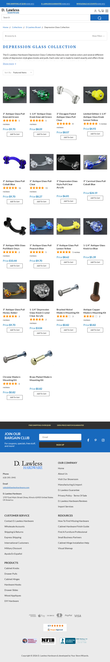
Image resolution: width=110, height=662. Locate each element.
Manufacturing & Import (70, 484)
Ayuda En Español (13, 553)
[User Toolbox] (95, 11)
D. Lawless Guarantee (68, 490)
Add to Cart (14, 134)
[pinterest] (95, 440)
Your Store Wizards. (80, 655)
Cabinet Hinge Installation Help (73, 542)
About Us (62, 473)
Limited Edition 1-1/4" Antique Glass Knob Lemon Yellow (94, 116)
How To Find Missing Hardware (73, 521)
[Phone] (100, 11)
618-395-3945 (9, 477)
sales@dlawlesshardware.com (16, 487)
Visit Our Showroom (68, 479)
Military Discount (13, 548)
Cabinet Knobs (11, 568)
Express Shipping (12, 537)
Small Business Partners (69, 537)
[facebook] (88, 440)
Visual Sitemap (65, 548)
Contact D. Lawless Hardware (19, 521)
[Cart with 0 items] (102, 11)
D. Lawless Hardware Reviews (72, 501)
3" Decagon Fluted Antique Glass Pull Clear (66, 116)
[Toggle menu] (106, 10)
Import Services (65, 506)
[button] (55, 35)
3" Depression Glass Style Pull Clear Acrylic (67, 184)
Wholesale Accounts (14, 526)
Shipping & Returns (13, 531)
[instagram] (103, 440)
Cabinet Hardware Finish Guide (73, 526)
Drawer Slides (11, 590)
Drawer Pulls (10, 573)
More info (20, 4)
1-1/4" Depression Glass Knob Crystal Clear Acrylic (40, 312)
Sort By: (8, 72)
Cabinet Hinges (12, 579)
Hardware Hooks (12, 584)
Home (61, 468)
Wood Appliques (12, 595)
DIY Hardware (11, 601)
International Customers (16, 542)
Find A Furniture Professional (72, 531)
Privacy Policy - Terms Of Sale (72, 495)
